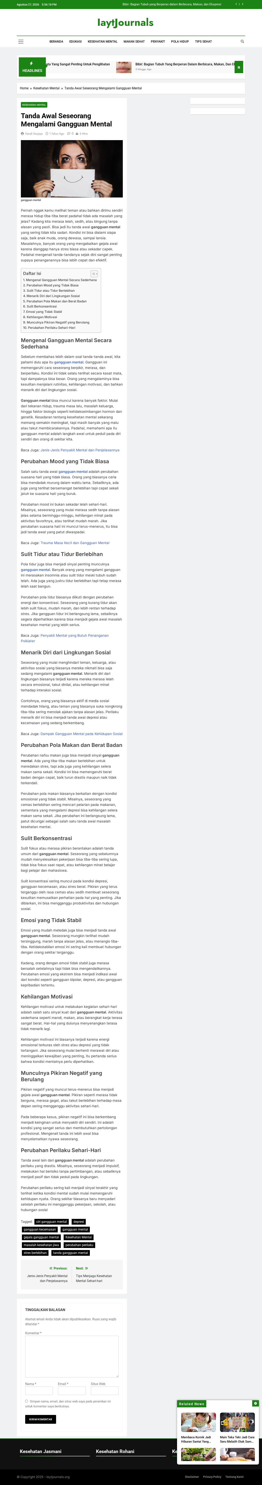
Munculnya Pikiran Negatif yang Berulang (58, 322)
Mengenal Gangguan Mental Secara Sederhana (61, 280)
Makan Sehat (134, 41)
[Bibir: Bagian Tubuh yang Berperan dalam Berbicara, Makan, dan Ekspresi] (94, 69)
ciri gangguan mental (51, 1222)
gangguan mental (75, 1229)
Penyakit (158, 41)
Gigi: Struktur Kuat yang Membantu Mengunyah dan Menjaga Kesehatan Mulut (168, 5)
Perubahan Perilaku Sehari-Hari (51, 328)
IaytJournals (125, 22)
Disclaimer (192, 1477)
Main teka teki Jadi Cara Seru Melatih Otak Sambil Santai (237, 1441)
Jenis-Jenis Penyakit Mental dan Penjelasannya (80, 450)
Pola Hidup (180, 41)
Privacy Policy (212, 1477)
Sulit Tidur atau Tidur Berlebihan (51, 291)
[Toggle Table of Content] (92, 273)
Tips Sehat (203, 41)
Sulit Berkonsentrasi (42, 306)
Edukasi (75, 41)
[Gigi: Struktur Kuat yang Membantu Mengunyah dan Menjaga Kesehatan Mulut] (228, 69)
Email (63, 1384)
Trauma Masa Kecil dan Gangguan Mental (75, 543)
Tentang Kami (234, 1477)
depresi (78, 1222)
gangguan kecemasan (40, 1229)
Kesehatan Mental (102, 41)
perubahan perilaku (79, 1245)
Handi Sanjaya (34, 134)
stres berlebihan (35, 1253)
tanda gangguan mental (70, 1253)
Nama (30, 1384)
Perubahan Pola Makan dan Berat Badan (57, 301)
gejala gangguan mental (41, 1237)
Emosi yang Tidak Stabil (44, 312)
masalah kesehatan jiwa (41, 1245)
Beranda (56, 41)
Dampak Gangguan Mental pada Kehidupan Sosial (82, 734)
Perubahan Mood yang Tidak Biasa (53, 285)
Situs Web (98, 1384)
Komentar (33, 1333)
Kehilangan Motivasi (42, 317)
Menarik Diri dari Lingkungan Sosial (53, 296)
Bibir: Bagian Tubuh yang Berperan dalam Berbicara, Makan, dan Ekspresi (160, 64)
